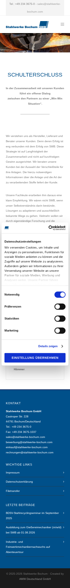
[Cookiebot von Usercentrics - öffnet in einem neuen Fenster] (49, 227)
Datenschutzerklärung (19, 481)
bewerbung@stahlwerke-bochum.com (29, 442)
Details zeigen (48, 346)
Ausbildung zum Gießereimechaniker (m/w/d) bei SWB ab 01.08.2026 (33, 530)
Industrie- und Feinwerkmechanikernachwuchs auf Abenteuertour (28, 547)
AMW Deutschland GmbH (35, 578)
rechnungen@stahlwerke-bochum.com (29, 452)
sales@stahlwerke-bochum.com (25, 436)
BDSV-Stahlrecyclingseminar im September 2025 (32, 515)
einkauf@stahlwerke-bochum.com (27, 447)
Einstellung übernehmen (35, 357)
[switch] (60, 306)
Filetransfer (13, 490)
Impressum (13, 472)
